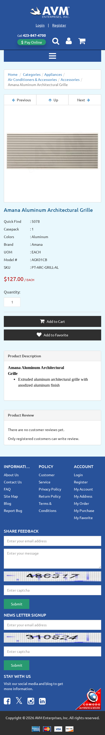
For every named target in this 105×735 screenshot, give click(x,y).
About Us (11, 474)
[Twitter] (19, 702)
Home (13, 74)
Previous (24, 99)
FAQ (7, 489)
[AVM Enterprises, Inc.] (52, 12)
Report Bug (13, 510)
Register (59, 25)
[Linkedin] (42, 702)
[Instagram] (31, 702)
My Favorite (83, 517)
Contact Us (13, 482)
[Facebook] (7, 702)
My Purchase (84, 510)
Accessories (70, 79)
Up (56, 99)
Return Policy (50, 496)
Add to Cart (55, 321)
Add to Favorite (55, 335)
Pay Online (33, 42)
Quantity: (12, 291)
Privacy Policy (50, 489)
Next (81, 99)
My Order (81, 503)
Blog (7, 503)
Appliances (53, 74)
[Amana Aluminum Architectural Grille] (52, 153)
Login (40, 25)
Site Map (11, 496)
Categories (32, 74)
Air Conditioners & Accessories (32, 79)
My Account (83, 489)
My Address (83, 496)
